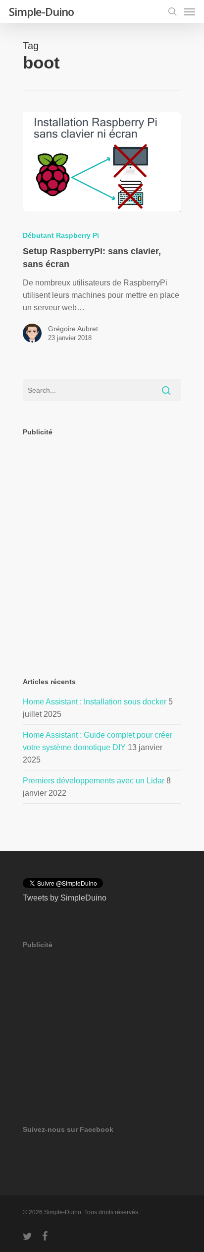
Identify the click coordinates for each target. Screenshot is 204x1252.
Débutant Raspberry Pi (61, 235)
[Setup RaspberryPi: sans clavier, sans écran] (102, 161)
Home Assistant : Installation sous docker (94, 701)
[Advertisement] (102, 548)
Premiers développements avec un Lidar (93, 780)
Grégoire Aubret (73, 329)
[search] (172, 11)
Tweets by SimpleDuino (64, 898)
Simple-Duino (41, 11)
